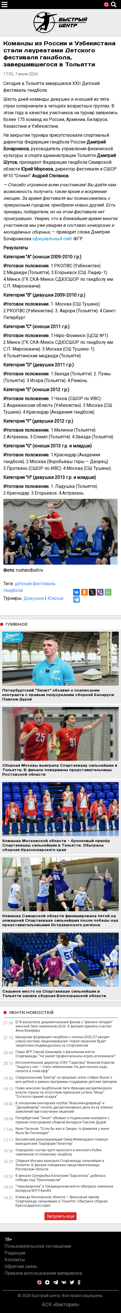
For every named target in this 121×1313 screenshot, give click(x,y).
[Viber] (100, 592)
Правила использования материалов (43, 1273)
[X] (92, 592)
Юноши (55, 598)
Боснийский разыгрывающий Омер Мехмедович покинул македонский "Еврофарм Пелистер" (61, 1141)
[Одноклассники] (84, 592)
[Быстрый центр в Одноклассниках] (79, 1282)
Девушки (34, 598)
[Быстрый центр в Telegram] (55, 1282)
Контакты (15, 1259)
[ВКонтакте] (76, 592)
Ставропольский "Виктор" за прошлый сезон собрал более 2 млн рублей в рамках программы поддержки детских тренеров (66, 1080)
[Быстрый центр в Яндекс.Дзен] (47, 1282)
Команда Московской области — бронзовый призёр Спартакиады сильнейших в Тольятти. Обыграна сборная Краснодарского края (61, 1201)
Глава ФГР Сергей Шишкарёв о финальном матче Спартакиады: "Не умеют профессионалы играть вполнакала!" (65, 1054)
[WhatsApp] (108, 592)
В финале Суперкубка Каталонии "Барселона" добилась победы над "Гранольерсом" (60, 1178)
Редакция (15, 1253)
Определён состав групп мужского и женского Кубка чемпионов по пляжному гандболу (58, 1152)
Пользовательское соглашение (38, 1246)
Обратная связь (21, 1266)
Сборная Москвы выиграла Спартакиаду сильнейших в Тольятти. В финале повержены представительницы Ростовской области (59, 1165)
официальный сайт (52, 238)
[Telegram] (76, 599)
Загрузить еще (60, 1216)
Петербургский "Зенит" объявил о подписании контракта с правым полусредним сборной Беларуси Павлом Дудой (62, 1120)
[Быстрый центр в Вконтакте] (63, 1282)
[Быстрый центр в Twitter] (72, 1282)
